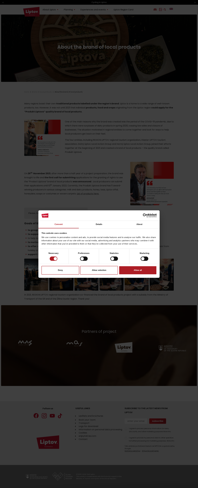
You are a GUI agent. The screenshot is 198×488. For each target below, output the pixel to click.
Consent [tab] (59, 224)
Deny (60, 270)
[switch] (84, 258)
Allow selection (99, 270)
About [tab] (139, 224)
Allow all (138, 270)
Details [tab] (99, 224)
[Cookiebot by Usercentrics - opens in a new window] (145, 215)
